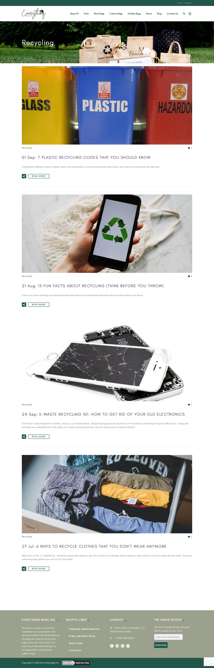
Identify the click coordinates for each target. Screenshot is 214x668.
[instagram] (122, 647)
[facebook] (112, 647)
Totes (86, 13)
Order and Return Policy (82, 636)
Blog (159, 13)
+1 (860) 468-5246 (124, 638)
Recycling (27, 147)
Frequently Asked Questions (84, 629)
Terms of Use (76, 643)
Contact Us (172, 13)
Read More (39, 176)
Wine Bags (99, 13)
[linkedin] (117, 647)
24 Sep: (103, 414)
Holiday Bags (134, 13)
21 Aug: (93, 285)
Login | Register (185, 3)
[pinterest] (128, 647)
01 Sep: (86, 157)
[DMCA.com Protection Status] (76, 662)
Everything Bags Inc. (50, 662)
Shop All (74, 13)
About (149, 13)
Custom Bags (115, 13)
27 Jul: (94, 546)
